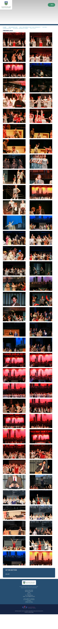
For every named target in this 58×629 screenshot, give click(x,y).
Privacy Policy (29, 601)
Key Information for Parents (30, 27)
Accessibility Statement (29, 599)
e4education (34, 587)
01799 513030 (30, 595)
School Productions (20, 28)
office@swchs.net (30, 596)
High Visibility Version (29, 598)
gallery (33, 28)
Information (13, 27)
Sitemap (29, 600)
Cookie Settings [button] (29, 602)
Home (4, 27)
